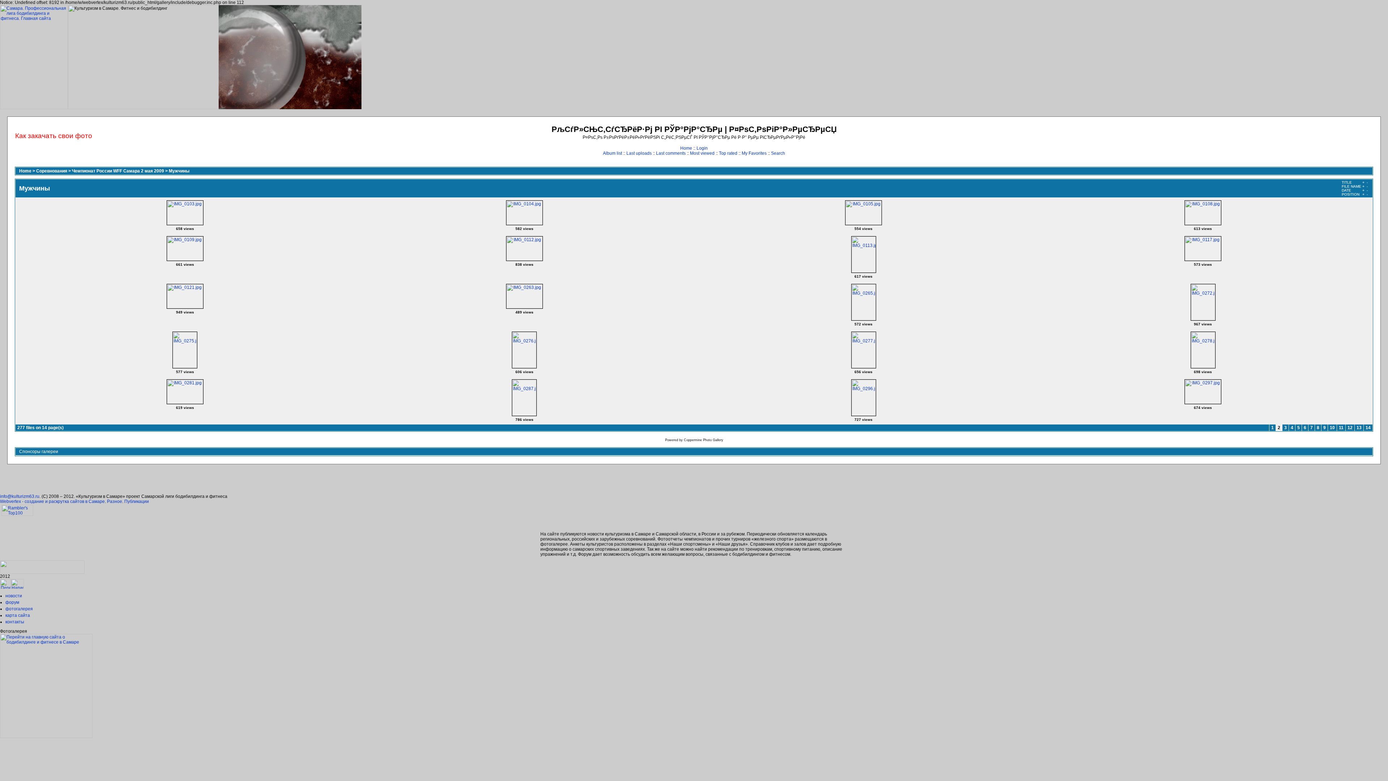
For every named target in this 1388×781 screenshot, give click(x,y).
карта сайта (17, 615)
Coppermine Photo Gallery (703, 440)
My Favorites (754, 153)
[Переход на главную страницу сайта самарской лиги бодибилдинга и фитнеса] (46, 736)
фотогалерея (19, 608)
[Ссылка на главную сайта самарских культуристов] (5, 587)
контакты (14, 621)
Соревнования (51, 171)
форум (12, 602)
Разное (114, 501)
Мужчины (179, 171)
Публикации (136, 501)
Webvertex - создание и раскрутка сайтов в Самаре (52, 501)
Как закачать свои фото (53, 136)
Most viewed (702, 153)
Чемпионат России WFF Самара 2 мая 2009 (118, 171)
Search (778, 153)
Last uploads (639, 153)
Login (702, 148)
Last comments (671, 153)
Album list (612, 153)
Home (686, 148)
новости (13, 595)
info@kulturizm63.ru (19, 496)
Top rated (728, 153)
